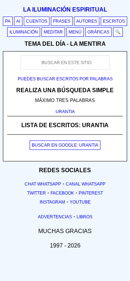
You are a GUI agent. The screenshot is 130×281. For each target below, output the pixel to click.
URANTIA (65, 111)
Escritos (114, 21)
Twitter (36, 193)
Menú (75, 32)
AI (18, 21)
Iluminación (23, 32)
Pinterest (91, 193)
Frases (61, 21)
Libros (84, 216)
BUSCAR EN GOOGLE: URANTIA (65, 145)
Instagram (52, 202)
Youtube (80, 202)
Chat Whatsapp (43, 184)
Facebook (62, 193)
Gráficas (98, 32)
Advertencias (55, 216)
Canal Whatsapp (85, 184)
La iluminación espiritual (65, 9)
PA (7, 21)
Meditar (53, 32)
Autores (86, 21)
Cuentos (36, 21)
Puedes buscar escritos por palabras (65, 78)
